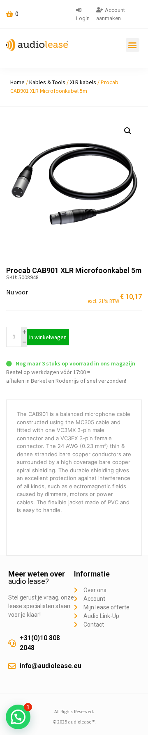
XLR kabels (83, 82)
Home (17, 82)
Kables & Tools (47, 82)
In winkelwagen (48, 337)
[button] (132, 45)
